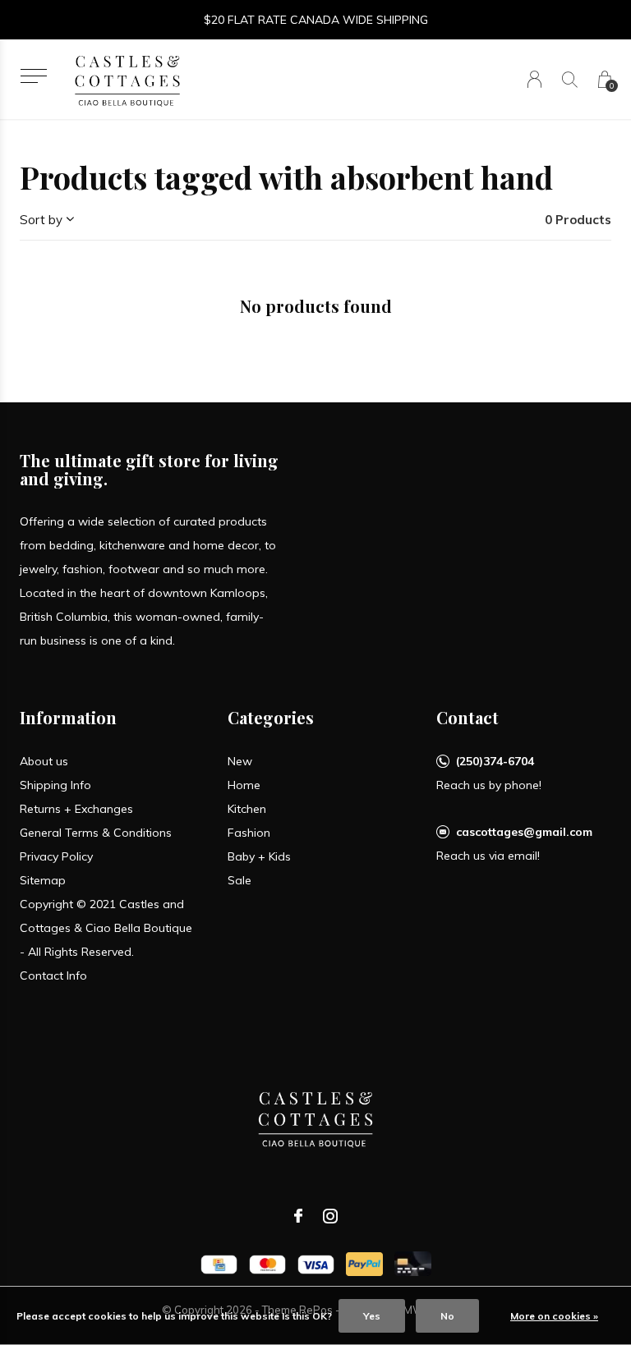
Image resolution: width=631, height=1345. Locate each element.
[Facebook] (298, 1216)
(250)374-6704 (495, 761)
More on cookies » (554, 1316)
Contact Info (53, 975)
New (240, 761)
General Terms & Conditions (96, 832)
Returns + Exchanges (76, 808)
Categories (271, 717)
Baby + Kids (259, 856)
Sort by (41, 219)
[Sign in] (534, 79)
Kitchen (247, 808)
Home (244, 785)
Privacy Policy (56, 856)
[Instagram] (330, 1216)
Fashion (249, 832)
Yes (371, 1316)
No (447, 1316)
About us (44, 761)
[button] (33, 76)
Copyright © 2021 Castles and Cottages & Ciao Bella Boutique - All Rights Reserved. (106, 928)
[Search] (570, 79)
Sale (239, 880)
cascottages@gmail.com (524, 831)
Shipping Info (55, 785)
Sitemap (43, 880)
